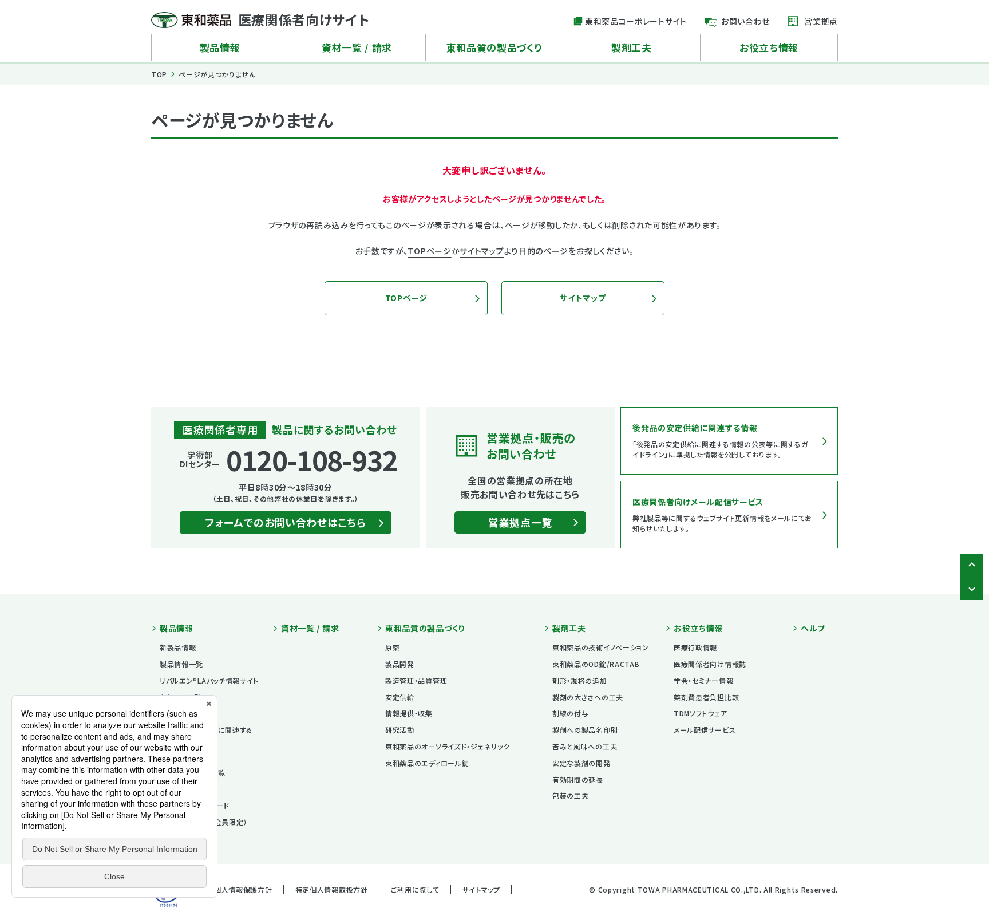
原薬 (392, 647)
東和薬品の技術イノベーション (600, 647)
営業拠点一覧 (520, 522)
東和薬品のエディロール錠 (427, 763)
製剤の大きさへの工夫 (587, 697)
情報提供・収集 (409, 713)
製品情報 (220, 47)
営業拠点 (821, 21)
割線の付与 (570, 713)
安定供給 (399, 697)
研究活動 (399, 730)
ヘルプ (813, 628)
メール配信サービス (704, 730)
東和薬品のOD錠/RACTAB (596, 664)
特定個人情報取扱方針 (331, 889)
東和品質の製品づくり (494, 47)
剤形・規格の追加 (579, 680)
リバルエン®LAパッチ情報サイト (209, 680)
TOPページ (429, 250)
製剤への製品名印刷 (585, 730)
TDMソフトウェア (700, 713)
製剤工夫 (631, 47)
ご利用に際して (415, 889)
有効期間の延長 (577, 779)
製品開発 (399, 664)
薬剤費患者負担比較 (706, 697)
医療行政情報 (695, 647)
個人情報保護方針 (243, 889)
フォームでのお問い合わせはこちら (285, 522)
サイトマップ (482, 250)
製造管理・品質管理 (416, 680)
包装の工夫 (570, 795)
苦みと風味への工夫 (584, 746)
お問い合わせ (745, 21)
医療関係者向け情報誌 (710, 664)
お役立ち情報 (768, 47)
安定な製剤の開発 (581, 763)
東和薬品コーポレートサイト (636, 21)
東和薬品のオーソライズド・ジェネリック (447, 746)
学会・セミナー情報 (703, 680)
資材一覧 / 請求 (357, 47)
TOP (159, 74)
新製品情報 (178, 647)
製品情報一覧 (181, 664)
